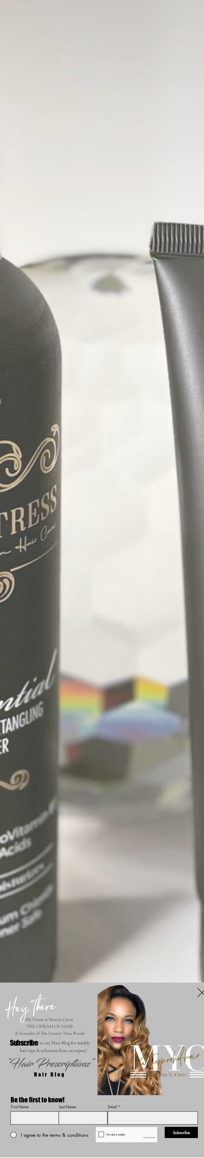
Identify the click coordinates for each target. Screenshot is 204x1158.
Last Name (67, 1107)
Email (112, 1107)
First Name (20, 1107)
